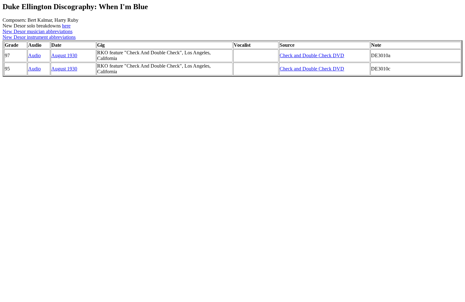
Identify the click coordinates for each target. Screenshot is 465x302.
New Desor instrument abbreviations (39, 37)
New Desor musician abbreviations (37, 31)
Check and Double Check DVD (312, 55)
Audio (34, 55)
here (66, 25)
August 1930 (64, 55)
